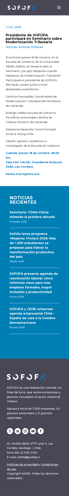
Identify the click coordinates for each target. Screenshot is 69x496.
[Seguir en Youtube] (33, 431)
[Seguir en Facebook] (41, 431)
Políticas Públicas (30, 47)
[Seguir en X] (10, 431)
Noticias (11, 47)
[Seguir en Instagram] (25, 431)
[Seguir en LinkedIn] (18, 431)
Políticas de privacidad (22, 464)
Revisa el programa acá (22, 174)
